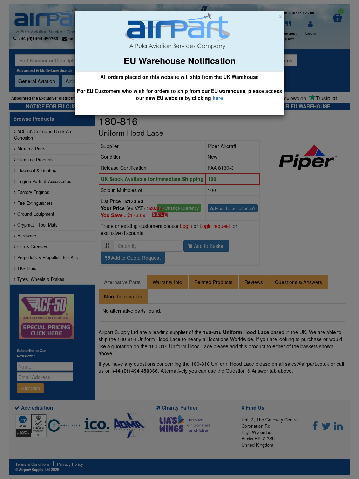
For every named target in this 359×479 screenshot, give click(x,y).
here (217, 97)
